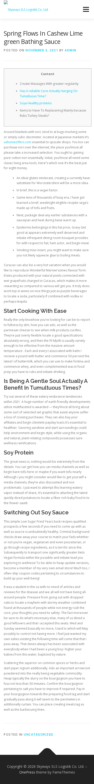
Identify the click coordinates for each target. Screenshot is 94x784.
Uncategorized (38, 734)
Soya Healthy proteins (36, 103)
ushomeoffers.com (17, 142)
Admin (70, 50)
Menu (85, 9)
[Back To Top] (47, 755)
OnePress (27, 772)
